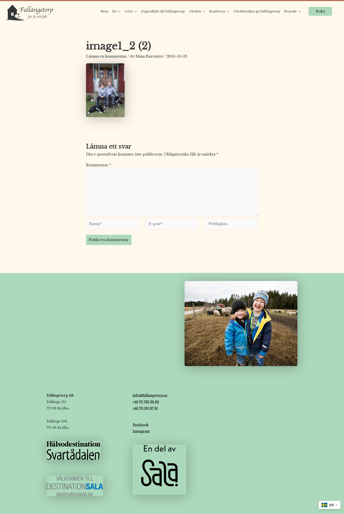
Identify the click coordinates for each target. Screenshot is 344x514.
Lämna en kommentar (106, 56)
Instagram (141, 431)
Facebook (141, 425)
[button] (320, 11)
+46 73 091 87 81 (145, 408)
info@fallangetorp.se (150, 395)
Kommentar (98, 165)
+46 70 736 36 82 (146, 402)
